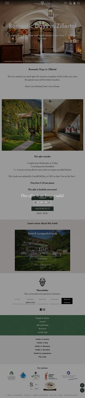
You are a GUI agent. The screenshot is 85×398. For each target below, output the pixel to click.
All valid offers (42, 203)
